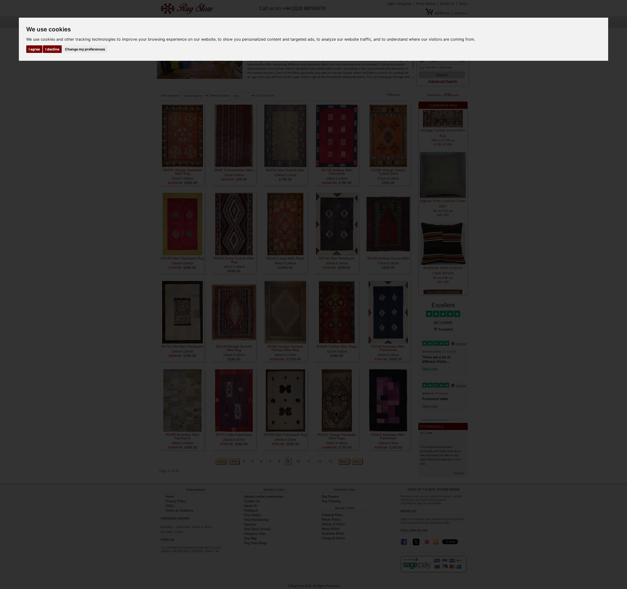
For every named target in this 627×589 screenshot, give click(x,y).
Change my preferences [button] (85, 49)
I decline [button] (52, 49)
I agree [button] (34, 49)
